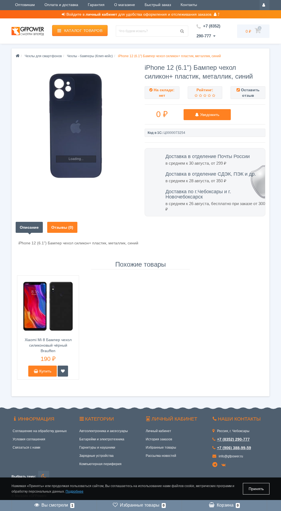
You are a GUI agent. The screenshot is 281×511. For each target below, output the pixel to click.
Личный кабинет (158, 431)
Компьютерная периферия (100, 464)
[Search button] (182, 31)
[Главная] (17, 56)
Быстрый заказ (158, 4)
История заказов (159, 439)
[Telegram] (215, 465)
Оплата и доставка (61, 4)
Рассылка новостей (161, 456)
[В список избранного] (63, 371)
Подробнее (74, 491)
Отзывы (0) (62, 227)
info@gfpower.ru (230, 456)
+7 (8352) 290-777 (233, 439)
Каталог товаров (83, 30)
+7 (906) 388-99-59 (234, 448)
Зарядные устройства (96, 456)
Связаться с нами (26, 447)
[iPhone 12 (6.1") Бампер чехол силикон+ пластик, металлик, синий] (76, 125)
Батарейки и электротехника (101, 439)
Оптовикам (25, 4)
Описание (29, 227)
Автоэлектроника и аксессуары (103, 431)
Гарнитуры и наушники (97, 447)
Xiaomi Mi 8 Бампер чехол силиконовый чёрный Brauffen (48, 345)
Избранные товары (161, 447)
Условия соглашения (29, 439)
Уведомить (209, 114)
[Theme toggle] (43, 476)
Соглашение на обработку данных (40, 431)
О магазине (124, 4)
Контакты (189, 4)
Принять (256, 489)
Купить (44, 371)
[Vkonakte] (224, 465)
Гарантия (96, 4)
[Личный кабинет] (264, 4)
